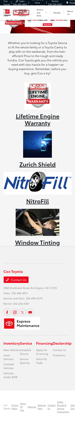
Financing (44, 343)
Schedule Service (25, 352)
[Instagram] (14, 312)
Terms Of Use (23, 406)
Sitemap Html (42, 407)
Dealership (62, 343)
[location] (67, 2)
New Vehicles (11, 350)
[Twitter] (22, 312)
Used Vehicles (8, 357)
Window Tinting (37, 242)
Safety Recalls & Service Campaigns (63, 406)
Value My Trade (41, 361)
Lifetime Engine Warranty (37, 119)
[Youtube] (30, 312)
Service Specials (25, 361)
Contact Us (18, 280)
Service (26, 343)
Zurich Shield (37, 164)
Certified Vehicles (8, 366)
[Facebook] (7, 312)
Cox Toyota (6, 407)
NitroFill (37, 201)
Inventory (11, 343)
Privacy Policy (15, 407)
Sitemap (31, 406)
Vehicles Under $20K (10, 375)
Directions (59, 355)
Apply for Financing (42, 352)
